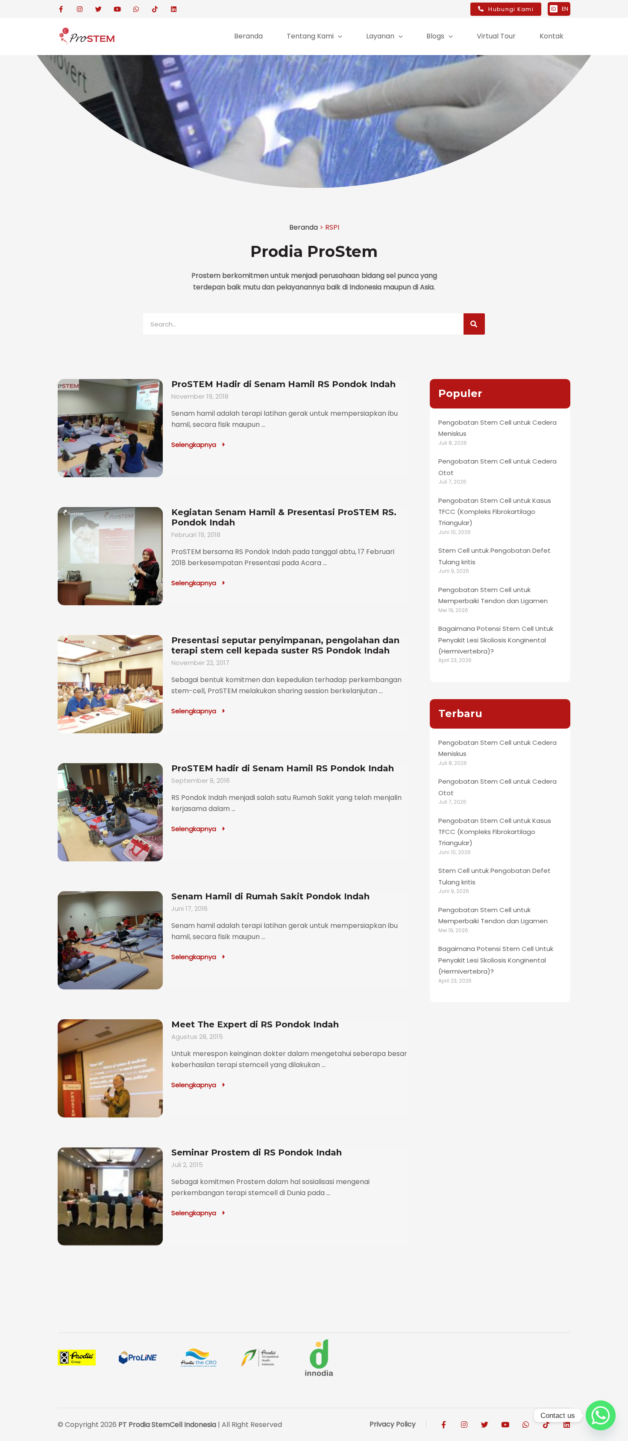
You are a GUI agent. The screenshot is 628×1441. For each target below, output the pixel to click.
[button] (338, 36)
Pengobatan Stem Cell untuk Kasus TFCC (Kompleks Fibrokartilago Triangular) (494, 512)
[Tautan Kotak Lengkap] (233, 428)
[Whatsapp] (601, 1415)
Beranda (303, 227)
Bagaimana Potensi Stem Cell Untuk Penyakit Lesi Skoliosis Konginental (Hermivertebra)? (495, 640)
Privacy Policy (393, 1424)
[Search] (474, 324)
